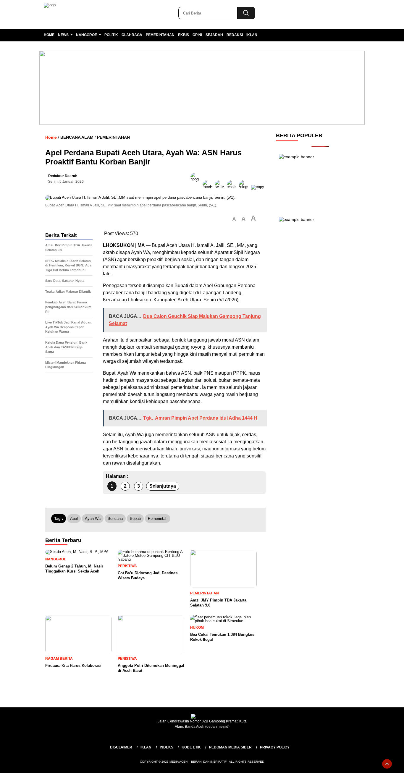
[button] (234, 219)
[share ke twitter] (221, 187)
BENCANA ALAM (76, 137)
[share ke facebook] (209, 187)
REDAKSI (235, 35)
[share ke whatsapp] (233, 187)
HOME (49, 35)
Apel (74, 518)
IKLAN (251, 35)
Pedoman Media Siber (230, 747)
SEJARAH (214, 35)
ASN (109, 259)
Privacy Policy (275, 747)
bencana (115, 518)
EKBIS (183, 35)
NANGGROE (86, 35)
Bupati (135, 518)
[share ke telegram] (245, 187)
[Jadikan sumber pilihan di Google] (196, 187)
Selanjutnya (162, 486)
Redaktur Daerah (62, 176)
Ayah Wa (93, 518)
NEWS (63, 35)
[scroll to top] (387, 764)
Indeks (166, 747)
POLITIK (111, 35)
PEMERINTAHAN (160, 35)
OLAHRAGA (132, 35)
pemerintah (157, 518)
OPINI (197, 35)
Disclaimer (121, 747)
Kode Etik (191, 747)
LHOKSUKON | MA (124, 245)
